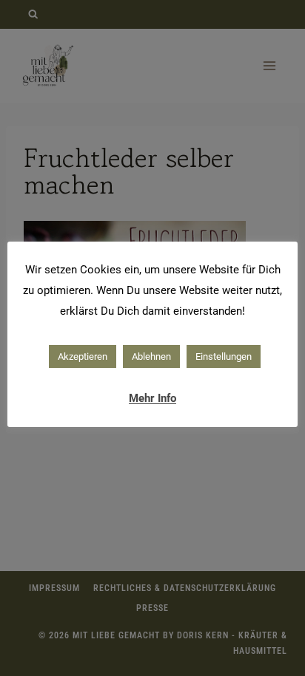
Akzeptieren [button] (82, 356)
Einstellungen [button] (223, 356)
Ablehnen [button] (151, 356)
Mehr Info (152, 398)
